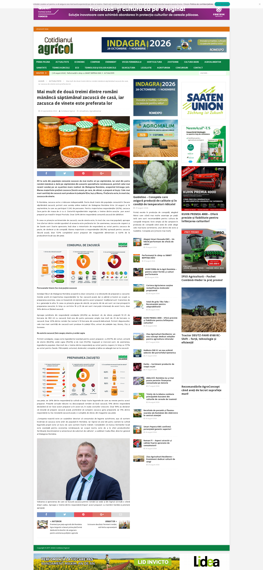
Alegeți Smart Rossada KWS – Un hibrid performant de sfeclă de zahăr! (159, 241)
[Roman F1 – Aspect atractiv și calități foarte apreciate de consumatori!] (137, 443)
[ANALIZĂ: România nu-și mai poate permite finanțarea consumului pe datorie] (138, 381)
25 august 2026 (153, 464)
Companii (95, 62)
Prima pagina (43, 62)
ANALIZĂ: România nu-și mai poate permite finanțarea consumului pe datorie (160, 380)
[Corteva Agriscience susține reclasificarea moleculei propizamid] (138, 287)
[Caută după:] (212, 72)
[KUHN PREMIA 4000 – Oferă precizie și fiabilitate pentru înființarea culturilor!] (137, 321)
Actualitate (62, 62)
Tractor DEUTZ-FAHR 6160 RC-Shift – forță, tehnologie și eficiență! (201, 339)
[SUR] (203, 117)
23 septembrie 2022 (49, 111)
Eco (77, 67)
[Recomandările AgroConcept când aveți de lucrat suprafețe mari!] (203, 366)
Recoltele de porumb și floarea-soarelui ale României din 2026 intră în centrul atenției (161, 412)
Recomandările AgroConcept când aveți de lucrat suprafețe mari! (201, 390)
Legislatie (146, 67)
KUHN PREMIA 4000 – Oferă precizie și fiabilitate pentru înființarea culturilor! (160, 320)
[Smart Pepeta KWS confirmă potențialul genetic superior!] (137, 429)
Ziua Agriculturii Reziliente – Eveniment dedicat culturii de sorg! (160, 459)
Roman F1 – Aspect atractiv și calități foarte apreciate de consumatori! (158, 443)
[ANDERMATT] (203, 161)
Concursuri (182, 67)
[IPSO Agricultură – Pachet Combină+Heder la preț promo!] (203, 251)
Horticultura (154, 62)
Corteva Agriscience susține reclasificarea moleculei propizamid (159, 287)
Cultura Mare (191, 62)
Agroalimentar (213, 62)
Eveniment (110, 62)
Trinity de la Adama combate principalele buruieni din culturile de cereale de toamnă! (161, 396)
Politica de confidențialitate (201, 4)
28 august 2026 (152, 277)
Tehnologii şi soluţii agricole (100, 67)
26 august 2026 (153, 402)
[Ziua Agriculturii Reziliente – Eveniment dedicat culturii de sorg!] (138, 458)
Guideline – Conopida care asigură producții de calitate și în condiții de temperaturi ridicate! (155, 200)
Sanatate (41, 67)
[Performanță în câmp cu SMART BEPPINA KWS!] (136, 258)
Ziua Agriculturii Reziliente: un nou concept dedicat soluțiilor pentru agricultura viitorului (160, 336)
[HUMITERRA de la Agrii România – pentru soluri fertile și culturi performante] (138, 272)
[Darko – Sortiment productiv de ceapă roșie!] (137, 367)
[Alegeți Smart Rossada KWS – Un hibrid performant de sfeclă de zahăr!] (137, 242)
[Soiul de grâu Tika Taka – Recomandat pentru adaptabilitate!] (138, 304)
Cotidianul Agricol (68, 111)
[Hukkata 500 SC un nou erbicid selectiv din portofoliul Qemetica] (137, 353)
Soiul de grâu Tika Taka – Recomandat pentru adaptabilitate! (158, 304)
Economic (80, 62)
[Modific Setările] (259, 4)
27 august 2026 (153, 342)
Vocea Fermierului (131, 62)
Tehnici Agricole (61, 67)
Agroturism (163, 67)
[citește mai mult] (162, 230)
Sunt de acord (222, 4)
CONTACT (198, 67)
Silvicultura (128, 67)
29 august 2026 (141, 208)
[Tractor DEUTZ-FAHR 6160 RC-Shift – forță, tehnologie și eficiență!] (203, 309)
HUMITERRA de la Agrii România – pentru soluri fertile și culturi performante (161, 271)
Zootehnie (173, 62)
